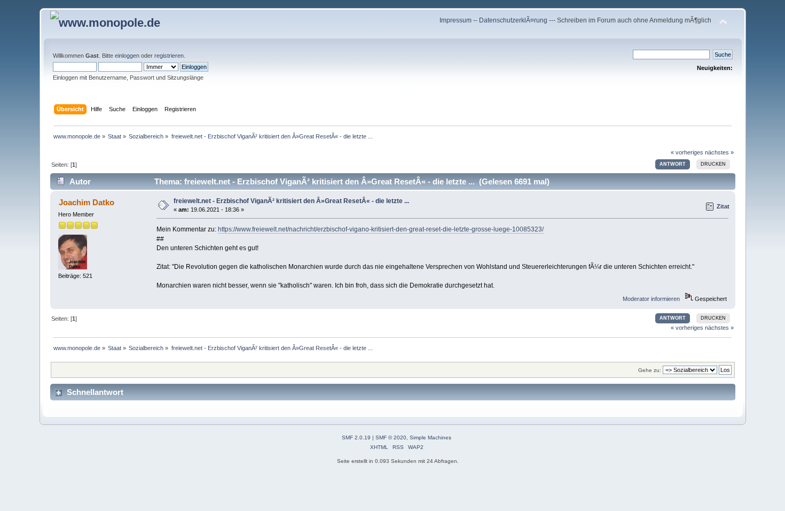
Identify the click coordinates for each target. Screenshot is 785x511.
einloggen (127, 55)
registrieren (169, 55)
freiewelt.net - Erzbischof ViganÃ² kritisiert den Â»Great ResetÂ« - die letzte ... (291, 201)
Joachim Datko (86, 202)
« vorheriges (687, 152)
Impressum (456, 20)
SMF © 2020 (390, 437)
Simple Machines (430, 437)
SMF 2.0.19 (356, 437)
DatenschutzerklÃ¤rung (513, 20)
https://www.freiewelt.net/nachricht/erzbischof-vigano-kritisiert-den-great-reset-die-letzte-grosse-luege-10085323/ (381, 229)
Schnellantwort (95, 392)
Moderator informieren (651, 299)
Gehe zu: (649, 370)
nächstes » (719, 152)
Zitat (723, 206)
